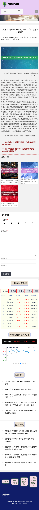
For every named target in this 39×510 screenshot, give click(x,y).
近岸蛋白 (10, 311)
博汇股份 (10, 302)
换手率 (35, 291)
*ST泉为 (10, 326)
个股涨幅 (4, 291)
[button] (2, 352)
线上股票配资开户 (24, 481)
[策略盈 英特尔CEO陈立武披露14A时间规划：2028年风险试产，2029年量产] (9, 193)
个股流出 (28, 291)
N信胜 (10, 299)
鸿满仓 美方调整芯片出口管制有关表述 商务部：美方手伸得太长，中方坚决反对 (21, 403)
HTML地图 (29, 501)
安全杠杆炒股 (15, 481)
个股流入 (20, 291)
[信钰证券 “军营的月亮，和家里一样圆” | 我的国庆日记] (29, 170)
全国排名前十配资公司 (33, 481)
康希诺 (10, 308)
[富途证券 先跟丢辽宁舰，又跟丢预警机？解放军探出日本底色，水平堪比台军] (9, 170)
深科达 (10, 323)
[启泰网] (11, 4)
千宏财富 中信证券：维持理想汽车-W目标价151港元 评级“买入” (21, 455)
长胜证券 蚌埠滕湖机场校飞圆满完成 (19, 389)
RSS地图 (22, 501)
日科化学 (10, 320)
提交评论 (6, 274)
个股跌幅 (12, 291)
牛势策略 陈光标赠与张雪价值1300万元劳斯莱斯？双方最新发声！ (21, 447)
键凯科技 (10, 314)
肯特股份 (10, 305)
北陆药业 (10, 317)
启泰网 (5, 482)
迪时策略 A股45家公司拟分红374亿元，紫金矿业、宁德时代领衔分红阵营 (21, 432)
